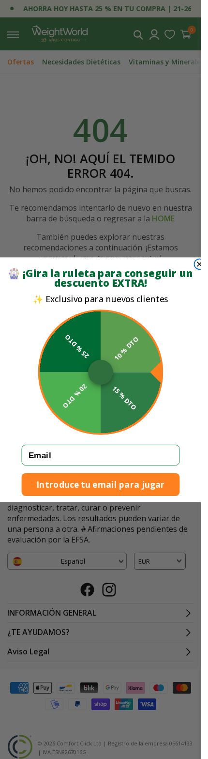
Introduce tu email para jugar (100, 484)
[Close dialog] (199, 264)
